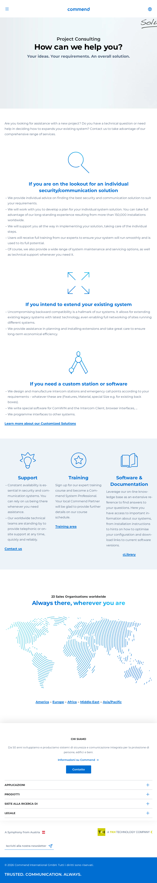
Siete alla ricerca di (21, 803)
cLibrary (129, 554)
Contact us (13, 549)
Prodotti (12, 794)
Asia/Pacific (112, 702)
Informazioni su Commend (76, 760)
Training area (66, 526)
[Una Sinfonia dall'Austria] (25, 832)
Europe (58, 702)
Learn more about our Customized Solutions (40, 423)
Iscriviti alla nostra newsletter (26, 846)
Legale (10, 813)
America (42, 702)
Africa (72, 702)
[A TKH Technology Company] (125, 832)
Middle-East (89, 702)
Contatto (78, 769)
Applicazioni (15, 785)
